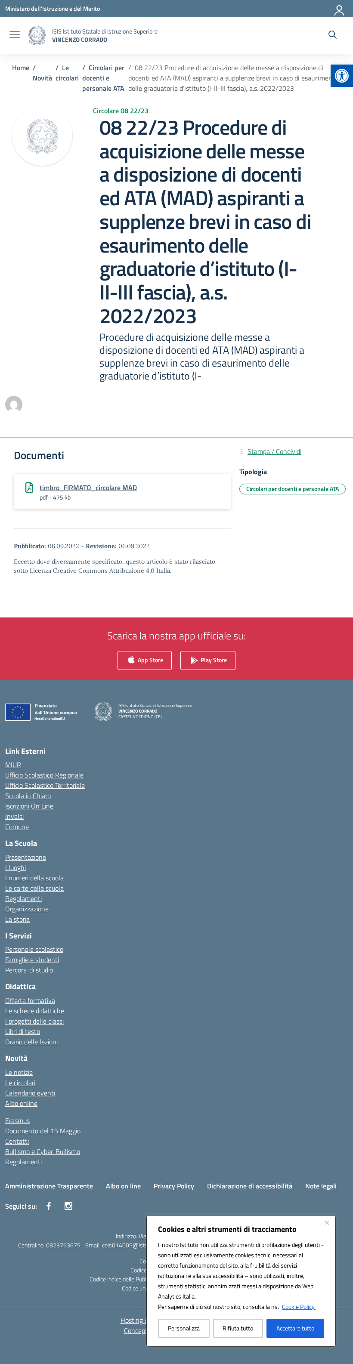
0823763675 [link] (63, 1245)
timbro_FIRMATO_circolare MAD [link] (88, 487)
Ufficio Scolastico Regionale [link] (44, 775)
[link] (342, 76)
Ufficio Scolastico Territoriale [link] (45, 785)
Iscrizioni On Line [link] (29, 806)
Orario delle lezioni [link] (31, 1042)
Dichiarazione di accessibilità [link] (249, 1186)
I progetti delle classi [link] (34, 1021)
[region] (241, 1281)
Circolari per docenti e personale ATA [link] (292, 488)
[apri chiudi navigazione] (14, 36)
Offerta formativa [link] (30, 1000)
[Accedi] (339, 8)
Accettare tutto (295, 1328)
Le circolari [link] (20, 1082)
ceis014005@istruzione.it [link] (135, 1245)
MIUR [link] (13, 764)
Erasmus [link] (17, 1120)
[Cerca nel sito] (332, 35)
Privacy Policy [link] (174, 1186)
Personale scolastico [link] (34, 949)
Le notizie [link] (19, 1072)
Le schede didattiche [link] (34, 1011)
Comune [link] (17, 826)
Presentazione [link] (25, 857)
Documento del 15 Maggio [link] (43, 1131)
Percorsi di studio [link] (29, 970)
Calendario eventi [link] (30, 1093)
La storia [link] (17, 919)
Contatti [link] (17, 1141)
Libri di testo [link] (22, 1031)
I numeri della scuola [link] (34, 878)
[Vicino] (327, 1222)
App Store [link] (149, 659)
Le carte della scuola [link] (34, 888)
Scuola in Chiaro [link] (28, 795)
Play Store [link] (213, 659)
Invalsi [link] (14, 816)
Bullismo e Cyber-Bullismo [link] (42, 1151)
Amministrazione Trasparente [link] (49, 1186)
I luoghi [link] (15, 867)
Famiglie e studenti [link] (32, 959)
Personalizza (184, 1328)
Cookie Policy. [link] (299, 1306)
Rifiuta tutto (238, 1328)
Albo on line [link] (123, 1186)
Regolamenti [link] (23, 898)
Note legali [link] (321, 1186)
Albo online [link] (21, 1103)
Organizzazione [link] (27, 909)
